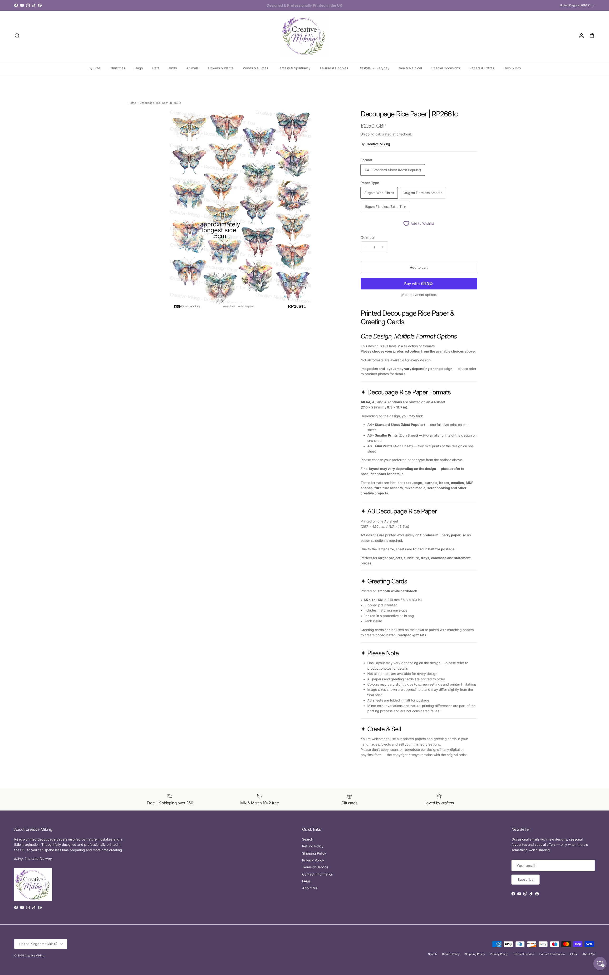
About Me (310, 888)
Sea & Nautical (410, 68)
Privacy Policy (313, 860)
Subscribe (525, 879)
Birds (173, 68)
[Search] (17, 36)
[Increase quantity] (384, 247)
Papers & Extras (481, 68)
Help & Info (512, 68)
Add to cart (419, 267)
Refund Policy (313, 846)
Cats (155, 68)
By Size (94, 68)
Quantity (368, 237)
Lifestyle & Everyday (373, 68)
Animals (192, 68)
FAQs (306, 881)
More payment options (419, 295)
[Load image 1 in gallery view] (241, 210)
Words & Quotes (255, 68)
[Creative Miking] (304, 35)
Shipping (367, 134)
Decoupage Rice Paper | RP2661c (160, 102)
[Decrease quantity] (365, 247)
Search (307, 839)
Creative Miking (378, 144)
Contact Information (317, 874)
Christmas (117, 68)
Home (132, 102)
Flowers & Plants (220, 68)
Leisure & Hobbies (334, 68)
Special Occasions (445, 68)
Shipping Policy (314, 853)
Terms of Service (315, 867)
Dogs (139, 68)
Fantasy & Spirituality (294, 68)
